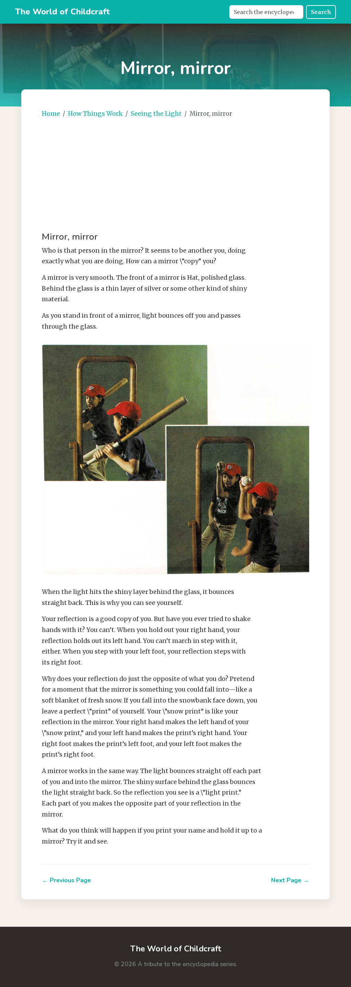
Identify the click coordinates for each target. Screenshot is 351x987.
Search (321, 12)
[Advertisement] (175, 175)
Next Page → (290, 880)
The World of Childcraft (62, 11)
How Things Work (95, 113)
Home (51, 113)
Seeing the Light (156, 113)
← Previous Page (66, 880)
